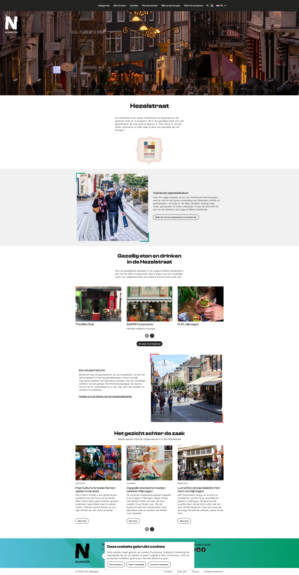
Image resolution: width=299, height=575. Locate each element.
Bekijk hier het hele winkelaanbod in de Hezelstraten (176, 217)
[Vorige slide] (147, 336)
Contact (168, 571)
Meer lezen (82, 522)
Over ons (182, 571)
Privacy (195, 571)
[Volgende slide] (152, 336)
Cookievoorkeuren (213, 571)
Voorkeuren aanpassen (159, 564)
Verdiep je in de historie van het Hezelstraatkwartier (105, 396)
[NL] (218, 5)
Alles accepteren (116, 564)
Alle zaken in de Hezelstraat (149, 344)
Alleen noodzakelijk (136, 564)
